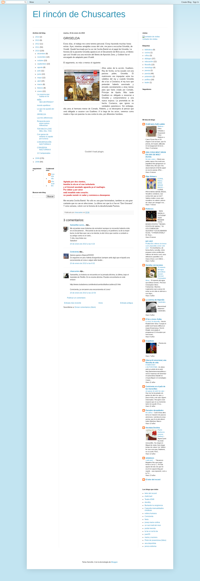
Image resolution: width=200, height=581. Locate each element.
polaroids (148, 76)
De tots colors (151, 159)
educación (149, 62)
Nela (146, 519)
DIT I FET (149, 241)
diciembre (41, 54)
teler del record (151, 493)
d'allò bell (148, 496)
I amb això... (150, 460)
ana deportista (150, 543)
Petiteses (149, 209)
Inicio (101, 303)
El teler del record (153, 480)
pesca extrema (150, 546)
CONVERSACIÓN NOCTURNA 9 (44, 143)
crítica (147, 56)
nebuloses (150, 458)
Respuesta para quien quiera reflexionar (43, 123)
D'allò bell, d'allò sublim (155, 124)
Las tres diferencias (45, 118)
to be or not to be (151, 531)
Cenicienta (74, 252)
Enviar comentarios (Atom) (85, 307)
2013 (37, 40)
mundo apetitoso (43, 105)
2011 (37, 47)
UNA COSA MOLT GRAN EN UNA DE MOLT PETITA (156, 154)
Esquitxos (150, 341)
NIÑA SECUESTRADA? (45, 101)
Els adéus (149, 412)
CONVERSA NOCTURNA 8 (44, 149)
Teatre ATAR (149, 499)
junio (39, 74)
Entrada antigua (126, 303)
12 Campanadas (43, 153)
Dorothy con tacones (154, 265)
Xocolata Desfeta (153, 428)
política (147, 80)
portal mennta (150, 528)
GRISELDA (41, 114)
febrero (40, 88)
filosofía (148, 65)
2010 (37, 51)
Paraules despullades (155, 410)
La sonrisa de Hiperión (155, 300)
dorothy (148, 502)
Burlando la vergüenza (154, 505)
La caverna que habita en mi (43, 95)
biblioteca (148, 50)
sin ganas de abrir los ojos (155, 391)
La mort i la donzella (153, 321)
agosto (40, 67)
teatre (147, 82)
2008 (37, 162)
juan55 (147, 534)
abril (39, 81)
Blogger (114, 562)
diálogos (148, 59)
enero (39, 91)
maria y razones (151, 537)
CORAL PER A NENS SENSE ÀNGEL (161, 183)
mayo (39, 78)
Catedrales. (162, 302)
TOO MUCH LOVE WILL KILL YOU (44, 130)
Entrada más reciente (72, 303)
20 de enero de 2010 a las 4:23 (82, 244)
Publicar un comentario (76, 298)
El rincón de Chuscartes (79, 14)
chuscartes (75, 271)
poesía (147, 74)
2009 (37, 158)
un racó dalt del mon (153, 525)
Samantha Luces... (77, 225)
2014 (37, 37)
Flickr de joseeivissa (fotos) (155, 540)
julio (39, 71)
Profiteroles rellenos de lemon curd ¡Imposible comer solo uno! (156, 246)
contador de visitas (149, 39)
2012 (37, 44)
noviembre (41, 57)
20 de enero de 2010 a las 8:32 (82, 263)
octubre (40, 61)
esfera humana (151, 513)
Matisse (161, 126)
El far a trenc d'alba (154, 319)
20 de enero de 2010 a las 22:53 (83, 293)
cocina (147, 53)
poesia (147, 70)
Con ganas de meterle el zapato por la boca (45, 136)
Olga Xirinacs (151, 176)
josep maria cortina (152, 522)
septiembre (42, 64)
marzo (40, 84)
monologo (149, 68)
